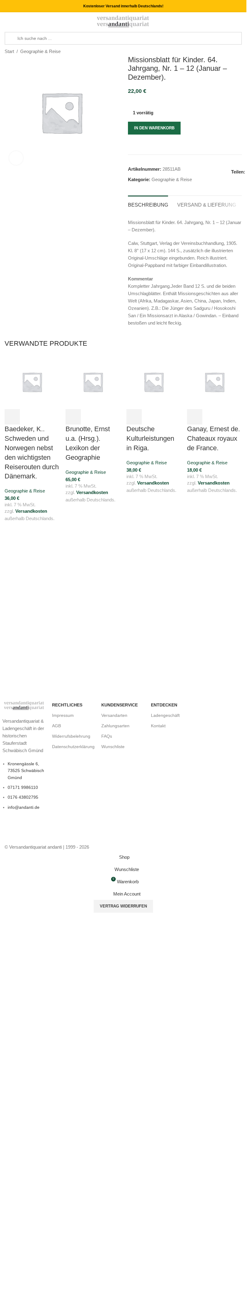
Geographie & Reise (40, 51)
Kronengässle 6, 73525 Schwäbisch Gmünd (26, 770)
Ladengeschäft (165, 715)
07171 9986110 (23, 787)
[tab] (148, 204)
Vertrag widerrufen (123, 906)
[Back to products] (230, 51)
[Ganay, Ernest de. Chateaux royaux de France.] (214, 381)
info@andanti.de (23, 807)
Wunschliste (113, 746)
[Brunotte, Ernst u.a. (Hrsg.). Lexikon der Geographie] (93, 381)
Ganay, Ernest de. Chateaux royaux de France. (213, 438)
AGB (56, 725)
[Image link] (24, 705)
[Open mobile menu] (7, 21)
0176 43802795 (23, 797)
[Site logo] (123, 21)
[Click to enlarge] (16, 158)
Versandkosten (31, 511)
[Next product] (238, 51)
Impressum (63, 715)
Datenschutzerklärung (73, 746)
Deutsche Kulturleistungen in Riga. (150, 438)
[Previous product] (223, 51)
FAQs (106, 736)
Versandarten (114, 715)
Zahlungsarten (115, 725)
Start (9, 51)
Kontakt (158, 725)
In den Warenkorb (154, 128)
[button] (12, 416)
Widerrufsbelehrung (71, 736)
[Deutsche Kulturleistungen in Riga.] (153, 381)
